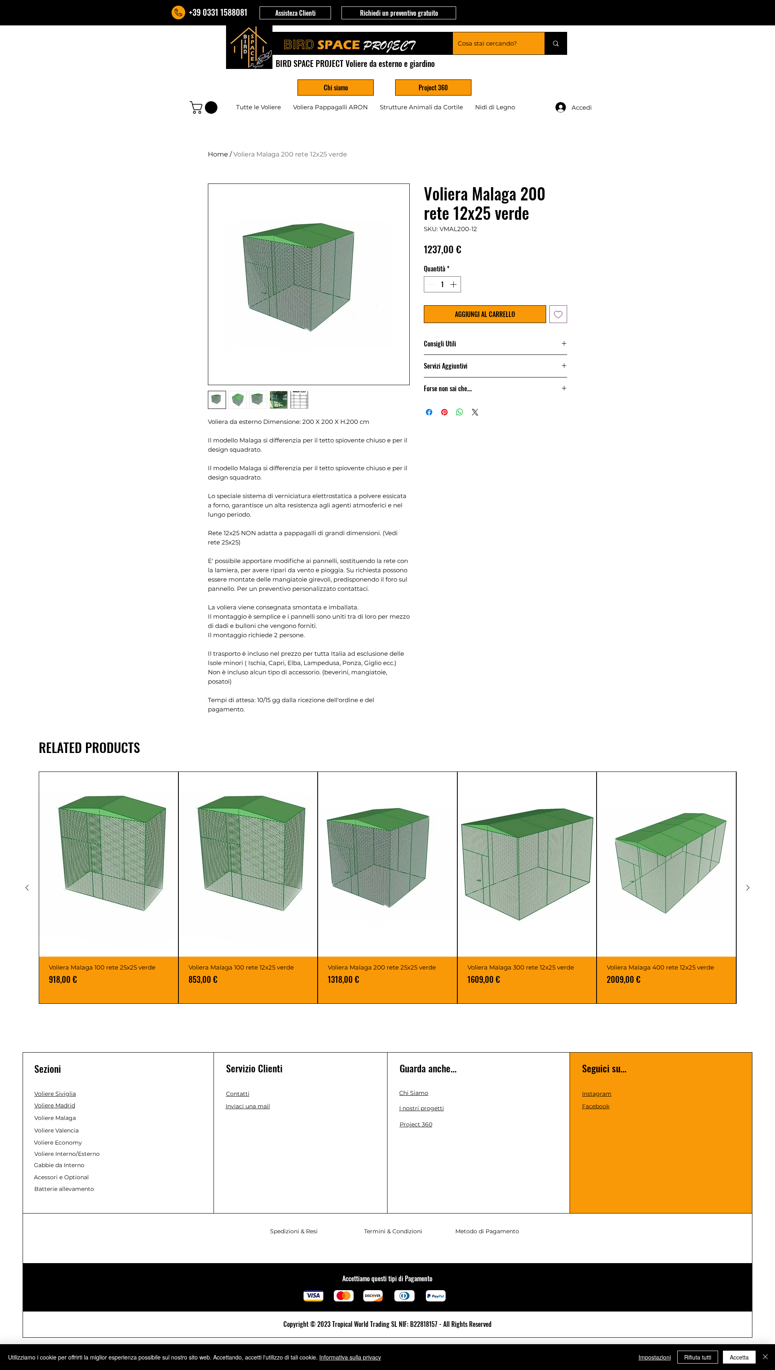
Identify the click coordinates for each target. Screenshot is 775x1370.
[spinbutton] (442, 284)
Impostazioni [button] (655, 1357)
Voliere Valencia (56, 1130)
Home (218, 154)
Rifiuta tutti (697, 1357)
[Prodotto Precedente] (27, 887)
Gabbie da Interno (59, 1165)
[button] (295, 12)
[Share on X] (475, 412)
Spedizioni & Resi (294, 1231)
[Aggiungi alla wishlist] (558, 314)
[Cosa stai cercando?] (556, 43)
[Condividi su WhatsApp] (460, 412)
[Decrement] (430, 284)
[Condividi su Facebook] (429, 412)
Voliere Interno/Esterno (67, 1153)
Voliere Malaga (55, 1118)
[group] (387, 887)
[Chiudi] (765, 1357)
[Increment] (454, 284)
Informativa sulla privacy (350, 1357)
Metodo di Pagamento (487, 1231)
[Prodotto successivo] (748, 887)
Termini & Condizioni (393, 1231)
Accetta (739, 1357)
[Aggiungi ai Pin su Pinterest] (444, 412)
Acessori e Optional (61, 1177)
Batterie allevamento (64, 1189)
